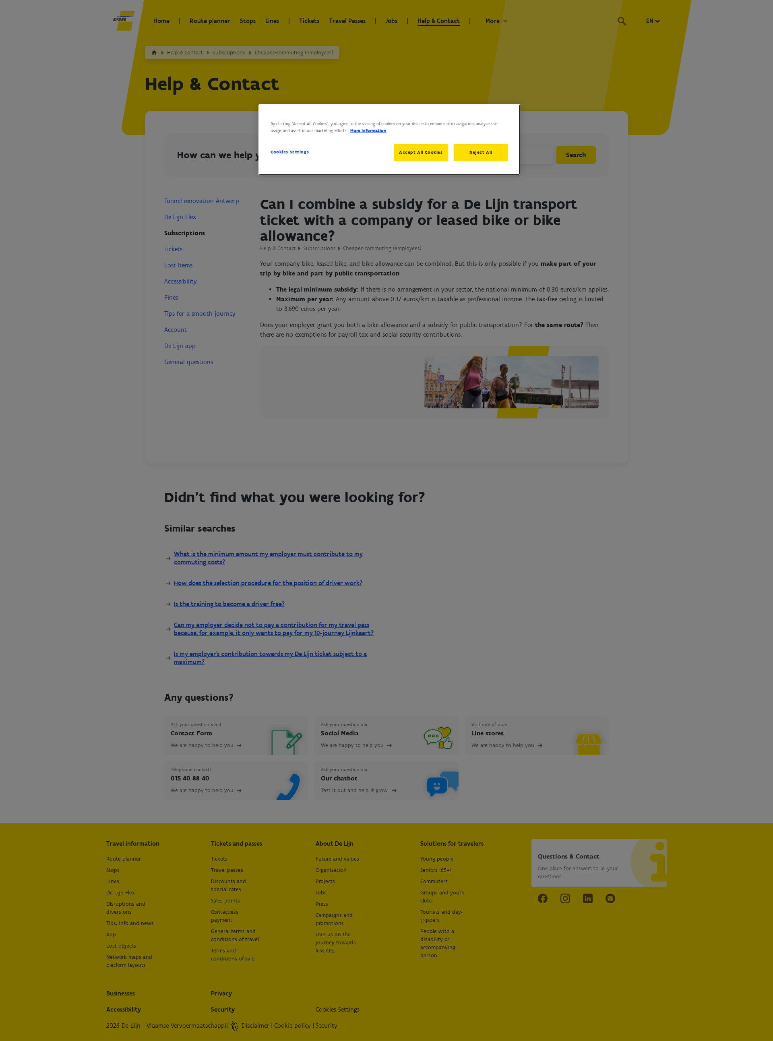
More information (368, 130)
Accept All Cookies (420, 152)
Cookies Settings (290, 152)
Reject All (480, 152)
